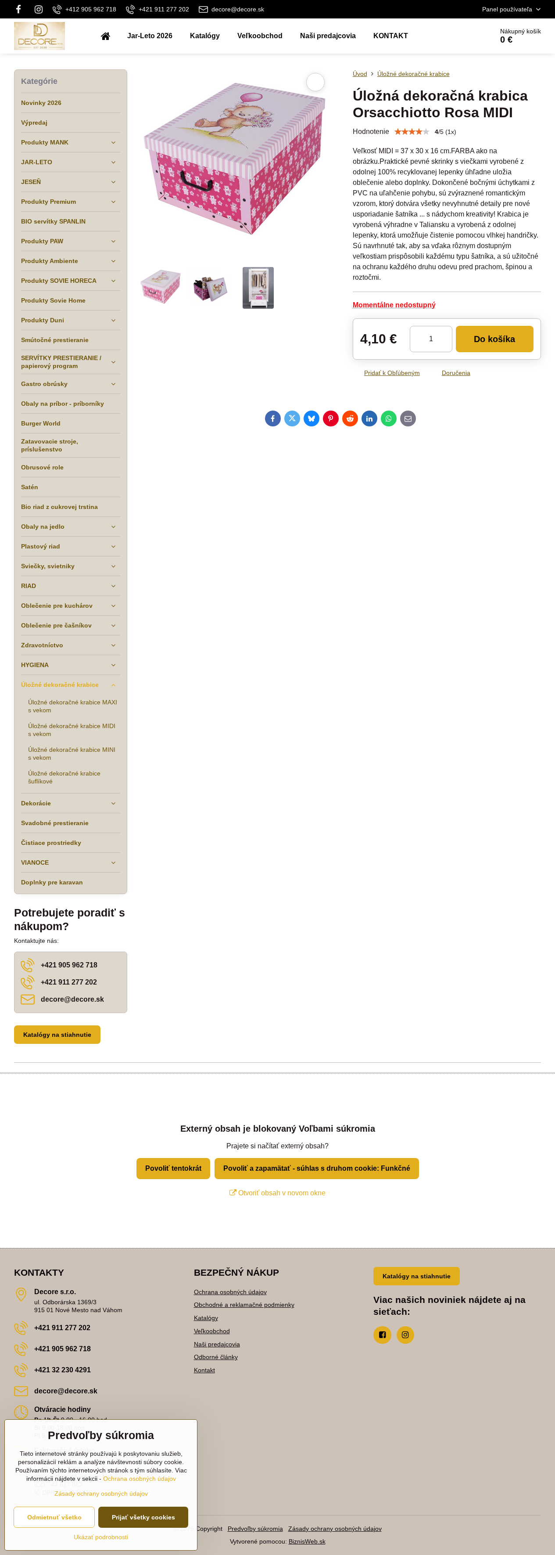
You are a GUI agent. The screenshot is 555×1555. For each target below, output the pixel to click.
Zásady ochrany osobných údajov (335, 1528)
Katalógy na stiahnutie (57, 1034)
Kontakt (204, 1370)
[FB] (21, 9)
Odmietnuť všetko (54, 1517)
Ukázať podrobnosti (101, 1537)
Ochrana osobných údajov (230, 1291)
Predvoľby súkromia (255, 1528)
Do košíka (494, 339)
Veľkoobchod (212, 1331)
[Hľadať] (462, 36)
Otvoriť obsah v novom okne (281, 1193)
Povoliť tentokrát (173, 1168)
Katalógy (206, 1317)
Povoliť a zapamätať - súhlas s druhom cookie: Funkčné (316, 1168)
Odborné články (216, 1356)
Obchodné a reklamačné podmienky (244, 1304)
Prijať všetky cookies (143, 1517)
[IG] (39, 9)
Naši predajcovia (217, 1344)
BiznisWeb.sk (307, 1541)
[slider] (412, 131)
